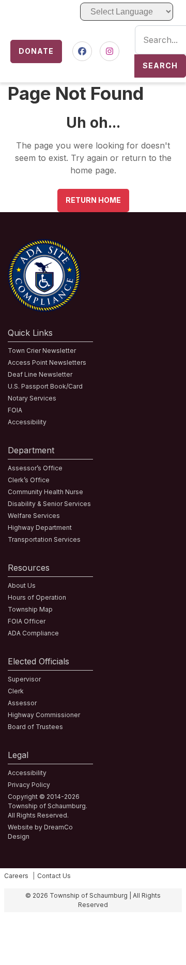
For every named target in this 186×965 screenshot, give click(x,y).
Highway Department (40, 527)
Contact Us (54, 876)
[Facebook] (82, 51)
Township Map (30, 609)
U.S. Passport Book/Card (45, 386)
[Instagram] (109, 51)
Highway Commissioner (44, 715)
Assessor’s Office (35, 468)
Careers (16, 876)
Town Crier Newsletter (42, 350)
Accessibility (27, 422)
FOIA (15, 410)
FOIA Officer (26, 621)
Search (160, 65)
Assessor (22, 703)
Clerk (16, 691)
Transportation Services (44, 539)
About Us (22, 585)
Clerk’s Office (29, 480)
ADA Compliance (33, 633)
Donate (36, 51)
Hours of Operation (37, 597)
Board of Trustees (35, 727)
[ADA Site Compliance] (44, 245)
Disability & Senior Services (49, 504)
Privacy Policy (29, 785)
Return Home (93, 200)
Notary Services (32, 398)
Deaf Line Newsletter (40, 374)
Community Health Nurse (45, 492)
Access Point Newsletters (47, 362)
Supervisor (24, 679)
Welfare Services (34, 515)
